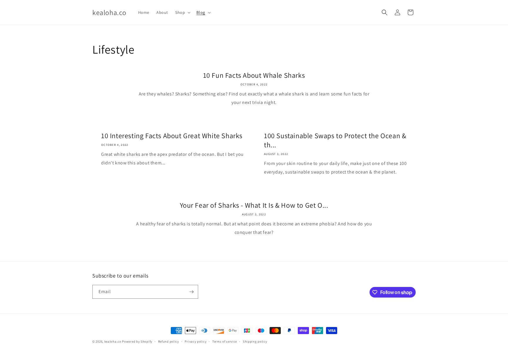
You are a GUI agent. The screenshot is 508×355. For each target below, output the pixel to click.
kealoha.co (112, 341)
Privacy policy (195, 341)
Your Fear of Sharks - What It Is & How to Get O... (254, 205)
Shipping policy (255, 341)
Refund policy (168, 341)
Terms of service (224, 341)
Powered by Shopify (137, 341)
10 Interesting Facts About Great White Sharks (172, 135)
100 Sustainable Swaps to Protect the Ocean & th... (335, 140)
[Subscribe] (191, 292)
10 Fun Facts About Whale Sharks (254, 75)
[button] (182, 12)
